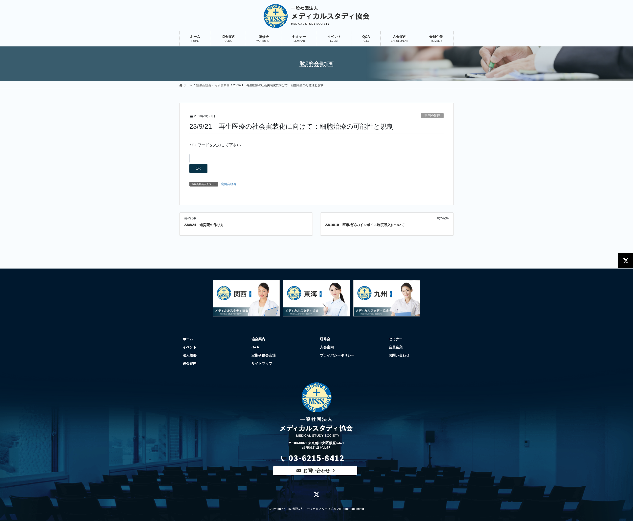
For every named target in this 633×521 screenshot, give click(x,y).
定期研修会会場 (263, 355)
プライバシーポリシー (337, 355)
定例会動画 (432, 116)
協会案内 (258, 339)
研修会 (325, 339)
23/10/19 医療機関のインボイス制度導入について (365, 225)
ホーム (188, 339)
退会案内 (190, 363)
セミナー (396, 339)
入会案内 (327, 347)
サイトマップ (261, 363)
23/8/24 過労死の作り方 (204, 225)
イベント (190, 347)
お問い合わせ (399, 355)
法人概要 (190, 355)
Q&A (255, 347)
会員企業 (396, 347)
